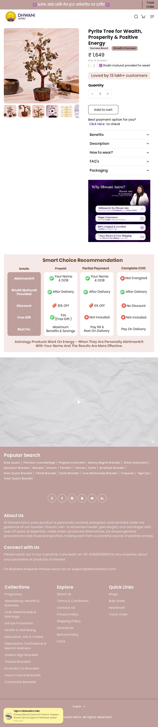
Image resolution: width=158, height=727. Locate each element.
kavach (52, 468)
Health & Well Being (20, 630)
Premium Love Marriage (39, 463)
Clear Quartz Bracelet (18, 478)
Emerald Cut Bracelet (22, 668)
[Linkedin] (102, 498)
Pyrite (92, 468)
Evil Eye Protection (19, 623)
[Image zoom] (41, 65)
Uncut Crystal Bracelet (23, 675)
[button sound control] (153, 441)
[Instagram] (72, 498)
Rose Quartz (12, 463)
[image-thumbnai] (10, 111)
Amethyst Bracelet (111, 468)
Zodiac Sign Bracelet (21, 655)
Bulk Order (117, 601)
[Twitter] (52, 498)
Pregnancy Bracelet (72, 463)
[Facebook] (62, 498)
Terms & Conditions (73, 601)
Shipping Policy (69, 621)
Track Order (150, 5)
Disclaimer (65, 628)
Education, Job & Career (24, 637)
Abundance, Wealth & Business (22, 603)
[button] (103, 109)
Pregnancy (13, 594)
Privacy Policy (67, 614)
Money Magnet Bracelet (104, 463)
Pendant (65, 468)
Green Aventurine (135, 463)
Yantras (80, 468)
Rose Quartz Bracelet (18, 473)
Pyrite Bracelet (69, 473)
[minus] (92, 94)
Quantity (96, 85)
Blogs (113, 594)
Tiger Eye (143, 473)
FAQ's (61, 641)
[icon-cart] (143, 16)
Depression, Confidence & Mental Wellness (25, 645)
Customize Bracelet (20, 682)
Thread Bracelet (18, 661)
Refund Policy (67, 634)
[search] (136, 16)
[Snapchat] (82, 498)
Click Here (97, 124)
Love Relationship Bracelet (99, 473)
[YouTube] (92, 498)
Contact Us (66, 607)
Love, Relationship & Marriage (20, 614)
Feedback (117, 607)
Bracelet (38, 468)
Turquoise (127, 473)
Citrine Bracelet (45, 473)
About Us (64, 594)
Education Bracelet (16, 468)
